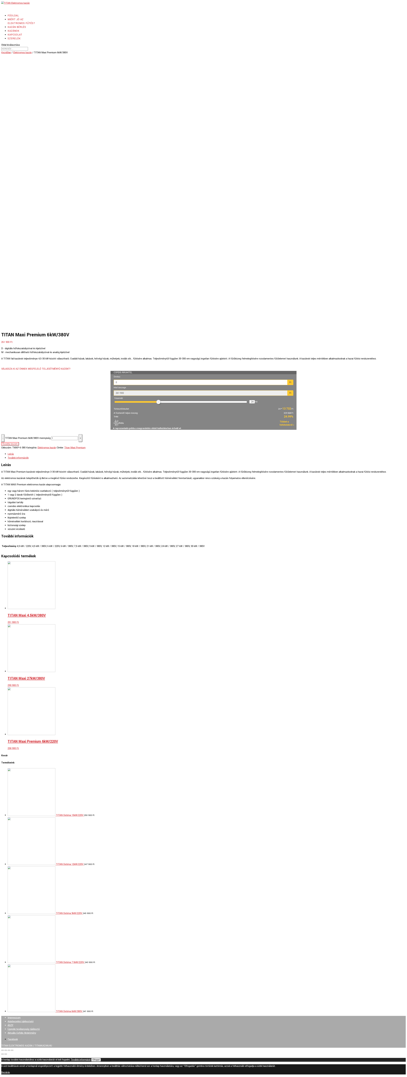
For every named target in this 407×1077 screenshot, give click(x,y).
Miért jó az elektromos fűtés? (21, 21)
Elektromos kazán (22, 52)
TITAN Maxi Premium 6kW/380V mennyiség (28, 438)
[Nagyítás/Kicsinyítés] (12, 1050)
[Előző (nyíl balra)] (2, 1054)
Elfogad (96, 1060)
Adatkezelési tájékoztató (21, 1021)
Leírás (11, 454)
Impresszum (14, 1017)
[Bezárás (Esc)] (2, 1050)
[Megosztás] (5, 1050)
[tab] (207, 454)
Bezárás (5, 1072)
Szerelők (14, 38)
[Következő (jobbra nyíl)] (5, 1054)
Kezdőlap (6, 52)
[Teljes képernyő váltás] (9, 1050)
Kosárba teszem (10, 444)
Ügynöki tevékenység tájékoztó (24, 1029)
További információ (81, 1059)
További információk (18, 458)
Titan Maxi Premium (75, 447)
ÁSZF (10, 1025)
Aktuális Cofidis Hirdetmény (22, 1033)
